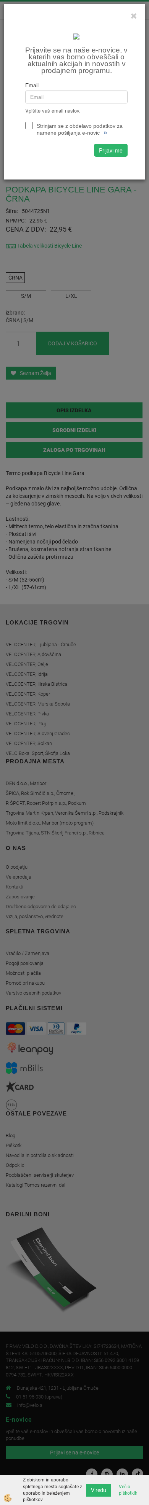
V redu (98, 1490)
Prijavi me (111, 150)
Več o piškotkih (128, 1490)
